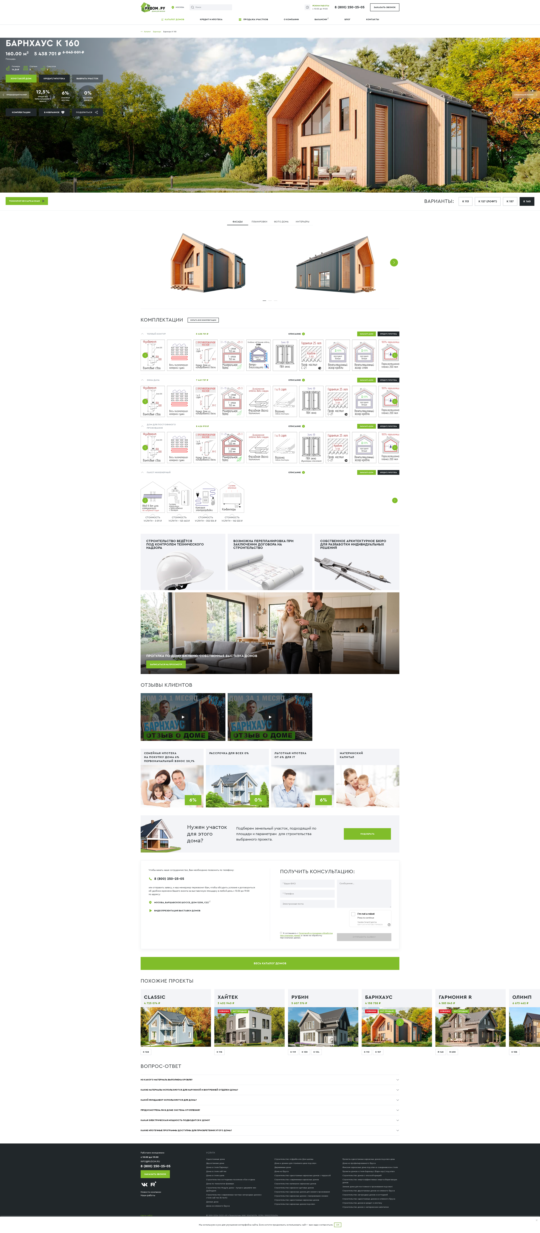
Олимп (522, 997)
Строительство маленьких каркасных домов (295, 1184)
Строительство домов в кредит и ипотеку (362, 1203)
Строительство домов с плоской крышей (362, 1176)
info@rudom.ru (150, 1161)
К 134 (316, 1052)
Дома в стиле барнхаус (217, 1167)
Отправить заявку (364, 937)
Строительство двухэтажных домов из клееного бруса (368, 1191)
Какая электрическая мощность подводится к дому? (175, 1120)
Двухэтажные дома (215, 1163)
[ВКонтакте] (144, 1185)
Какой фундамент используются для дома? (169, 1100)
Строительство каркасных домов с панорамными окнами (301, 1196)
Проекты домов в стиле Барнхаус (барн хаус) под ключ (368, 1171)
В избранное (51, 112)
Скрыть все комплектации (203, 320)
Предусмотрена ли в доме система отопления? (170, 1110)
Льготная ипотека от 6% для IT (290, 755)
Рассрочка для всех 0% (229, 753)
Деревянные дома (282, 1167)
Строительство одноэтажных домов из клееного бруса (368, 1199)
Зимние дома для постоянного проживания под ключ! (367, 1187)
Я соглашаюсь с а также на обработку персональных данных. (306, 935)
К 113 (465, 201)
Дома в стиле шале (215, 1176)
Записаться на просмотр (166, 664)
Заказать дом (366, 334)
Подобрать (367, 834)
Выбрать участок (87, 78)
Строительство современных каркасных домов (296, 1180)
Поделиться (84, 112)
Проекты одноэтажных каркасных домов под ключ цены (368, 1159)
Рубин (300, 997)
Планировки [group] (259, 222)
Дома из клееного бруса (218, 1206)
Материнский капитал (351, 755)
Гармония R (455, 997)
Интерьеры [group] (302, 222)
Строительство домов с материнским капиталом (365, 1207)
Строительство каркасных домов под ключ (294, 1204)
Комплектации (21, 112)
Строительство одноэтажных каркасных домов (296, 1200)
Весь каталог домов (270, 963)
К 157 (510, 201)
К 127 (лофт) (487, 201)
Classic (155, 997)
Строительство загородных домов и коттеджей (365, 1195)
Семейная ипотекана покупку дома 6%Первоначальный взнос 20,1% (169, 757)
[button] (394, 262)
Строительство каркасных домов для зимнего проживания (302, 1192)
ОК (337, 1225)
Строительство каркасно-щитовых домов (294, 1188)
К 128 (146, 1052)
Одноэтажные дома (215, 1159)
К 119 (293, 1052)
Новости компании (151, 1192)
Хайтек (228, 997)
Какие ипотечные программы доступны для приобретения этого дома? (186, 1130)
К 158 (514, 1052)
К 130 (305, 1052)
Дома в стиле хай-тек (216, 1171)
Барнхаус (379, 997)
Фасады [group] (238, 222)
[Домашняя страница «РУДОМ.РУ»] (153, 7)
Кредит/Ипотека (54, 78)
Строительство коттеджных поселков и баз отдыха (230, 1180)
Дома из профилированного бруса (359, 1163)
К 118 (219, 1052)
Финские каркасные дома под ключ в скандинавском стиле (370, 1167)
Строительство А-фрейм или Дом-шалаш (293, 1159)
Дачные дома (212, 1202)
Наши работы (148, 1195)
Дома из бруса (281, 1171)
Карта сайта (146, 1216)
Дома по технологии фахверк (220, 1184)
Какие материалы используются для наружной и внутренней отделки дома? (189, 1090)
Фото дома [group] (281, 222)
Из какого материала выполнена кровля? (167, 1080)
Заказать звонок (385, 7)
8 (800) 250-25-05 (349, 7)
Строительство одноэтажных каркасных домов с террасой (302, 1176)
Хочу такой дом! (21, 78)
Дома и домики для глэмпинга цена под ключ (295, 1163)
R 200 (452, 1052)
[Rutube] (154, 1185)
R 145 (441, 1052)
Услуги (210, 1153)
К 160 (527, 201)
